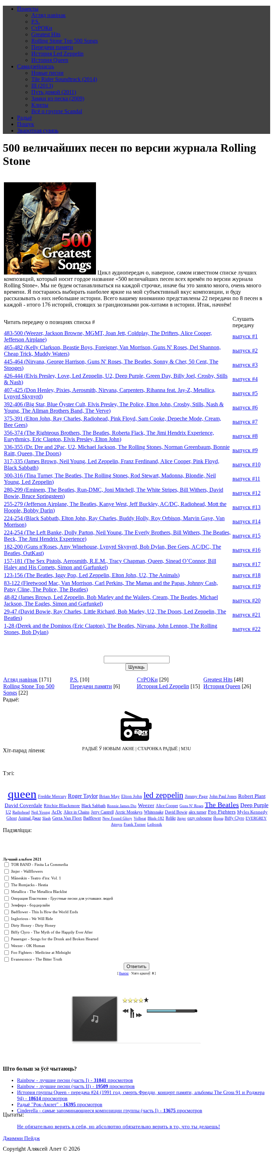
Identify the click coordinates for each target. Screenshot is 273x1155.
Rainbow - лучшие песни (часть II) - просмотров (76, 1086)
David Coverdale (23, 805)
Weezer (146, 805)
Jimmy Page (196, 796)
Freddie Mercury (52, 796)
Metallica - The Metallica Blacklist (39, 892)
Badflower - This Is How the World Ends (44, 912)
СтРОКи (147, 679)
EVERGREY (256, 818)
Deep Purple (254, 805)
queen (22, 793)
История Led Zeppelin (163, 686)
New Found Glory (117, 818)
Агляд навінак (20, 679)
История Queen (221, 686)
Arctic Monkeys (129, 812)
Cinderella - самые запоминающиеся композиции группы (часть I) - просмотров (109, 1110)
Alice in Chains (77, 812)
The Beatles (222, 805)
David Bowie (176, 812)
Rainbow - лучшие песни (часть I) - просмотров (75, 1080)
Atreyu (116, 824)
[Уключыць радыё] (136, 726)
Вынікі (124, 973)
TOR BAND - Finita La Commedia (39, 865)
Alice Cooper (167, 805)
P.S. (74, 679)
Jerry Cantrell (102, 812)
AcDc (57, 812)
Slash (46, 818)
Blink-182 (156, 818)
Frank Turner (135, 824)
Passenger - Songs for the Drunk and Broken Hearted (54, 939)
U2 (8, 812)
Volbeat (140, 818)
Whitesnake (154, 812)
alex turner (198, 812)
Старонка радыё (158, 748)
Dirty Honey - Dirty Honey (33, 925)
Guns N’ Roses (191, 806)
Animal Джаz (29, 818)
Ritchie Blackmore (62, 805)
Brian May (109, 796)
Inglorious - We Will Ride (32, 919)
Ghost (11, 818)
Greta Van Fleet (67, 818)
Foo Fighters (222, 812)
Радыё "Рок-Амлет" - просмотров (59, 1104)
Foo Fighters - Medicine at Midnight (41, 953)
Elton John (131, 796)
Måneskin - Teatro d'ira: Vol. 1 (36, 878)
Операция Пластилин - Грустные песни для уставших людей (62, 898)
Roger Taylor (83, 796)
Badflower (92, 818)
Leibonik (154, 824)
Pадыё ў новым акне (108, 748)
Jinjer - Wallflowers (27, 871)
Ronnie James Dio (121, 806)
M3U (186, 748)
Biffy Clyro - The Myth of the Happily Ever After (52, 932)
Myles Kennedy (252, 812)
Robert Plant (252, 796)
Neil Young (40, 812)
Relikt (171, 818)
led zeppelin (163, 795)
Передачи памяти (91, 686)
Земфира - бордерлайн (30, 905)
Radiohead (21, 812)
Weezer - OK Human (28, 946)
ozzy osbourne (199, 818)
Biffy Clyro (234, 818)
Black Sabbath (93, 805)
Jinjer (181, 818)
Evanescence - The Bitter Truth (36, 959)
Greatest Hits (217, 679)
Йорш (218, 818)
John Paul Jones (223, 796)
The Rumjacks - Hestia (29, 885)
